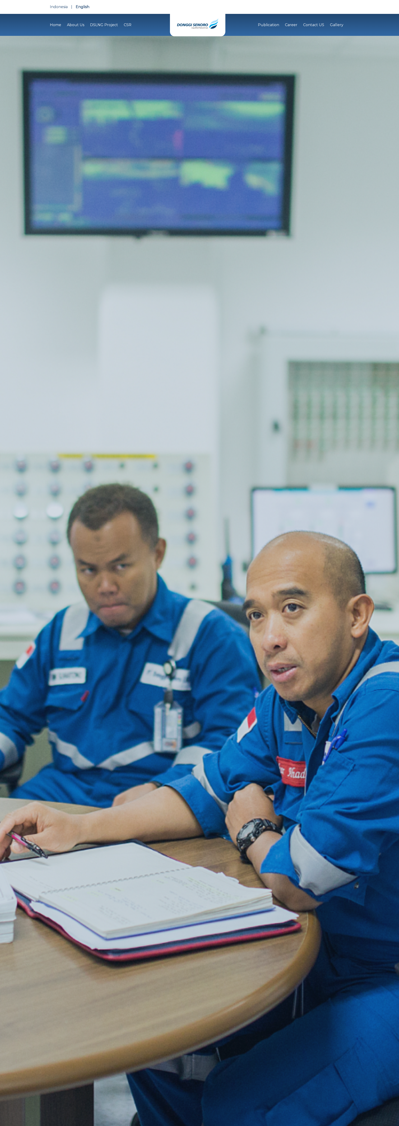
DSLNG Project (104, 25)
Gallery (336, 25)
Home (55, 25)
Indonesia (59, 7)
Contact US (313, 25)
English (82, 7)
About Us (75, 25)
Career (291, 25)
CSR (127, 25)
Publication (268, 25)
